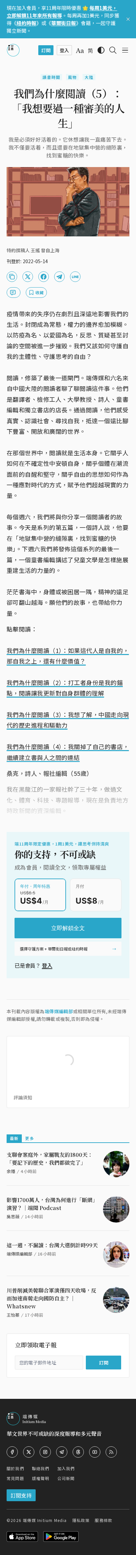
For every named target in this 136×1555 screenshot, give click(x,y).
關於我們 (15, 1468)
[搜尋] (113, 50)
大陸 (89, 77)
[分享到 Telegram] (59, 276)
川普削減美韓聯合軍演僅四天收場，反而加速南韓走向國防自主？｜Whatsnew (51, 1298)
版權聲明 (41, 1478)
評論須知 (23, 1097)
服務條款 (103, 1520)
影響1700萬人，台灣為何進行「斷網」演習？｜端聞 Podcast (52, 1204)
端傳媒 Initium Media (45, 1520)
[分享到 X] (27, 276)
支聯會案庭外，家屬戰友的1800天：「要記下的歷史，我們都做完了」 (50, 1158)
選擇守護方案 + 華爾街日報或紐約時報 (53, 948)
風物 (72, 77)
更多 (29, 1138)
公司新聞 (66, 1478)
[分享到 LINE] (75, 276)
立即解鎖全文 (68, 928)
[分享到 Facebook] (43, 276)
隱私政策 (81, 1520)
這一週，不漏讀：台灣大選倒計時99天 (52, 1245)
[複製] (12, 276)
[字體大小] (80, 50)
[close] (128, 19)
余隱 (11, 1171)
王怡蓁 (13, 1315)
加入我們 (66, 1468)
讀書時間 (51, 77)
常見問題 (15, 1478)
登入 (47, 965)
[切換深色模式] (101, 50)
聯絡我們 (41, 1468)
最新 (14, 1138)
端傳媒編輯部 (59, 1011)
